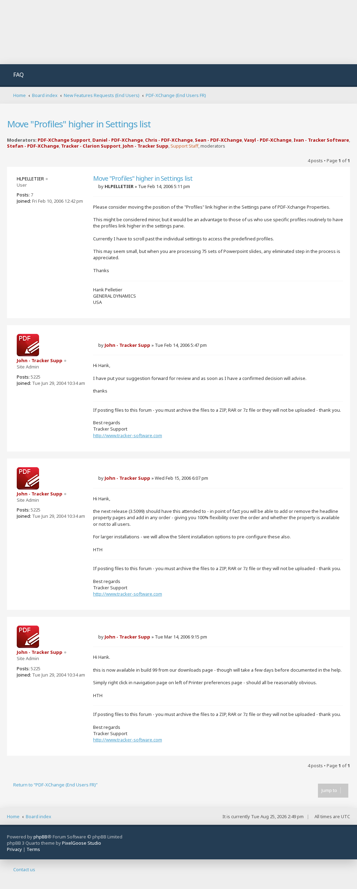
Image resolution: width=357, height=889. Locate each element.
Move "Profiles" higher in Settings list (79, 124)
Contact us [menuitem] (24, 869)
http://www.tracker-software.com (127, 435)
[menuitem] (14, 75)
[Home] (64, 32)
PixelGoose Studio (81, 843)
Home (13, 816)
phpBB (40, 837)
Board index (38, 816)
